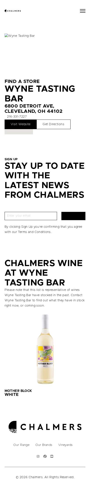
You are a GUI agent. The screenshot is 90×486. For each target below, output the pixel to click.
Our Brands (43, 445)
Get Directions (53, 124)
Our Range (21, 445)
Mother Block (18, 391)
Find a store (22, 81)
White (12, 395)
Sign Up (73, 215)
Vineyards (65, 445)
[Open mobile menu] (82, 11)
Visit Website (21, 124)
